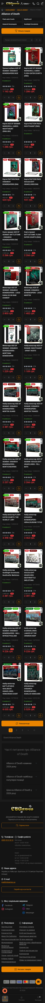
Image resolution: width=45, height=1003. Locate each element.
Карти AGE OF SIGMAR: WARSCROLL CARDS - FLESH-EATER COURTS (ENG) (33, 72)
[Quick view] (20, 48)
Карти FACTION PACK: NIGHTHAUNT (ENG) (32, 125)
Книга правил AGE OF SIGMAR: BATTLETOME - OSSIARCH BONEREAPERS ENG (11, 236)
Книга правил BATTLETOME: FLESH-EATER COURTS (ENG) (32, 234)
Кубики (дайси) (7, 959)
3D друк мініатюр (26, 939)
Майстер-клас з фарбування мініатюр (30, 943)
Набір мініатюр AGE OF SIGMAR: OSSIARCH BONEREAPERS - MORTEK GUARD (12, 407)
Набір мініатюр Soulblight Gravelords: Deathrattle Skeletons (11, 572)
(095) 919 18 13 (7, 840)
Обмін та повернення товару (30, 960)
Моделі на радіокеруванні (7, 946)
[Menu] (2, 3)
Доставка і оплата (26, 927)
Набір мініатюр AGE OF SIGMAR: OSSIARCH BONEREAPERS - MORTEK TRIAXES (33, 407)
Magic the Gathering (9, 936)
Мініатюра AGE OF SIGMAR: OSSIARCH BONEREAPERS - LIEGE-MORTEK (33, 291)
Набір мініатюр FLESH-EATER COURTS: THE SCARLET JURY (12, 517)
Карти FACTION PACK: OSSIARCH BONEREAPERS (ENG (11, 181)
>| (34, 730)
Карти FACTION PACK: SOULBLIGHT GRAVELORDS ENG (32, 181)
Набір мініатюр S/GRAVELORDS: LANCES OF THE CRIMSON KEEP (30, 632)
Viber (28, 909)
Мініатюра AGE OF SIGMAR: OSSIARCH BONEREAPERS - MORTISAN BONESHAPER (10, 351)
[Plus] (13, 98)
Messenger (30, 913)
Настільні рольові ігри (10, 939)
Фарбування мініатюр (27, 936)
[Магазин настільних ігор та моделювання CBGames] (22, 809)
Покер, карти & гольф (9, 955)
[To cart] (19, 98)
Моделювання (7, 943)
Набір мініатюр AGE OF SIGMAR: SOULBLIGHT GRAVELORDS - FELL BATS (33, 463)
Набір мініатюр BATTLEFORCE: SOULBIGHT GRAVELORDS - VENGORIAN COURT (10, 689)
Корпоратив (24, 954)
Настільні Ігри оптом (27, 957)
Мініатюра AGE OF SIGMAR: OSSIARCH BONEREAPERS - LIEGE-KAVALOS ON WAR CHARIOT (12, 293)
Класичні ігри (6, 933)
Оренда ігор (24, 947)
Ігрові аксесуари (7, 930)
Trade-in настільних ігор (28, 951)
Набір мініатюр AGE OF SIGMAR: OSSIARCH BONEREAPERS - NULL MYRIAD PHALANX (12, 632)
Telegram (29, 905)
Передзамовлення (8, 962)
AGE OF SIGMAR (22, 10)
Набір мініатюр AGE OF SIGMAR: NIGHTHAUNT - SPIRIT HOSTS (33, 348)
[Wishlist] (20, 52)
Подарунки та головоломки (6, 951)
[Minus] (4, 98)
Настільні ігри (6, 927)
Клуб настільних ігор (27, 933)
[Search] (38, 3)
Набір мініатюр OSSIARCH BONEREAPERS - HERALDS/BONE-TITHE (33, 518)
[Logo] (13, 3)
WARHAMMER (10, 10)
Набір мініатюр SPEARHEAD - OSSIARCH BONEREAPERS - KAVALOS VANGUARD (32, 689)
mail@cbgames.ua (8, 882)
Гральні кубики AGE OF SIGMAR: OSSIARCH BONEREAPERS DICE (12, 70)
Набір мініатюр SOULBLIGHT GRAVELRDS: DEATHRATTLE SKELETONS (30, 575)
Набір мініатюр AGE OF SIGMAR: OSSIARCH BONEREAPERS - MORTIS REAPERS (12, 463)
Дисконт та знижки (27, 930)
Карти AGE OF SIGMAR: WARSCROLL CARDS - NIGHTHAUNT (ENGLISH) (12, 127)
